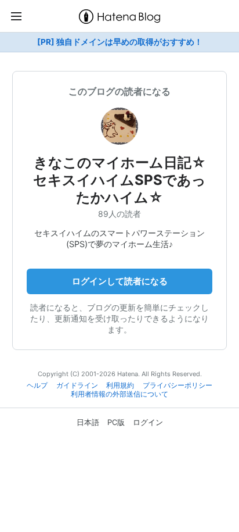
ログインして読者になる (120, 281)
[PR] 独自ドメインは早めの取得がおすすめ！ (119, 42)
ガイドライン (77, 385)
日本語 (88, 422)
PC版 (116, 422)
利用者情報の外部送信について (119, 394)
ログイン (148, 422)
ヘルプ (37, 385)
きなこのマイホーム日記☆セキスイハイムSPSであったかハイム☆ (119, 180)
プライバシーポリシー (177, 385)
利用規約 (120, 385)
